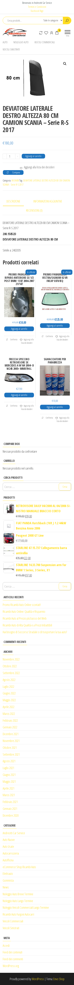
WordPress (38, 979)
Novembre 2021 (11, 741)
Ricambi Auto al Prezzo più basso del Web (25, 618)
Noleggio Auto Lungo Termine (18, 901)
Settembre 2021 (11, 754)
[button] (65, 63)
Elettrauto (8, 873)
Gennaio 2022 (10, 727)
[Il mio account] (51, 32)
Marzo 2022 (9, 713)
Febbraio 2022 (10, 720)
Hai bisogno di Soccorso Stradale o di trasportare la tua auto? (35, 632)
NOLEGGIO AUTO (21, 42)
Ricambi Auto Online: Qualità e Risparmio (24, 611)
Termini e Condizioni (37, 6)
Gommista (8, 880)
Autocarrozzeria (11, 853)
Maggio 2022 (9, 700)
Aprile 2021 (8, 788)
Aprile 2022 (8, 707)
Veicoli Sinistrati (11, 928)
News (6, 887)
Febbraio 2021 (10, 802)
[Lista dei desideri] (46, 32)
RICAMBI (15, 180)
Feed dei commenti (13, 959)
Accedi (6, 945)
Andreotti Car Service (14, 833)
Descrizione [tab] (13, 201)
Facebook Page (37, 11)
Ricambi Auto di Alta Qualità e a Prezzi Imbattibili (27, 625)
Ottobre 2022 (10, 666)
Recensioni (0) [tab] (34, 210)
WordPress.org (11, 966)
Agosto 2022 (9, 680)
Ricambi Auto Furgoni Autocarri (18, 914)
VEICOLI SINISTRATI (11, 49)
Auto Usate (8, 846)
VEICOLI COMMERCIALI (44, 42)
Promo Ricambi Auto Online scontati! (22, 605)
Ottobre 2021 (10, 747)
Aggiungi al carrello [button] (19, 328)
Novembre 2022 (11, 659)
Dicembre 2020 (10, 815)
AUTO (5, 42)
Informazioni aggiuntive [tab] (47, 201)
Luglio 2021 (8, 768)
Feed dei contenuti (12, 952)
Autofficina (8, 860)
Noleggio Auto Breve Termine (18, 894)
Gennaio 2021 (10, 808)
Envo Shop (58, 979)
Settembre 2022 (11, 673)
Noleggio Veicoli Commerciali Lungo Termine (26, 907)
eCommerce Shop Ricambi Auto (19, 867)
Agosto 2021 (9, 761)
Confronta (13, 339)
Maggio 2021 (9, 781)
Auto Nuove (9, 839)
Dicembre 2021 (10, 734)
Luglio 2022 (8, 686)
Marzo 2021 (9, 795)
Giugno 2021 (9, 774)
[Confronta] (41, 32)
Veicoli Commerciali (13, 921)
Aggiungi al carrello (33, 156)
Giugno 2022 (9, 693)
